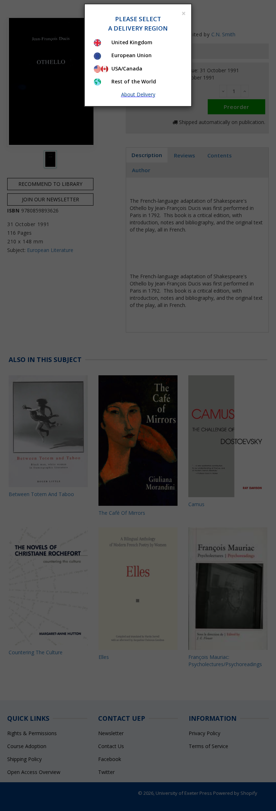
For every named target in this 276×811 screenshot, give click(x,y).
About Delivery (138, 94)
